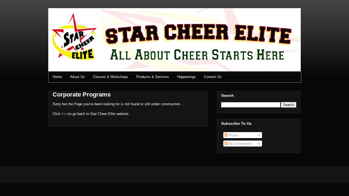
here (65, 114)
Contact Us (213, 77)
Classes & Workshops (110, 77)
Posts (233, 135)
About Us (77, 77)
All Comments (240, 143)
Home (57, 77)
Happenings (186, 77)
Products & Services (152, 77)
